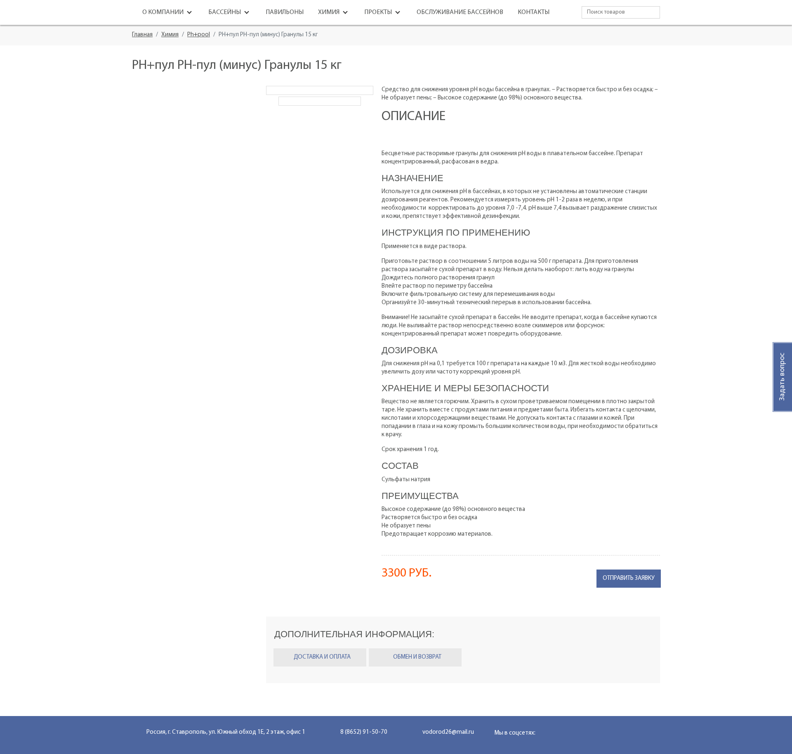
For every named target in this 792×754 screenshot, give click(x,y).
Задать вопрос (782, 377)
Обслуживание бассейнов (460, 12)
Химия (170, 35)
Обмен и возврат (417, 657)
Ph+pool (198, 35)
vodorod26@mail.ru (448, 732)
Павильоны (285, 12)
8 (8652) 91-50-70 (363, 732)
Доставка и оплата (322, 657)
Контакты (533, 12)
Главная (142, 35)
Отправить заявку (629, 578)
